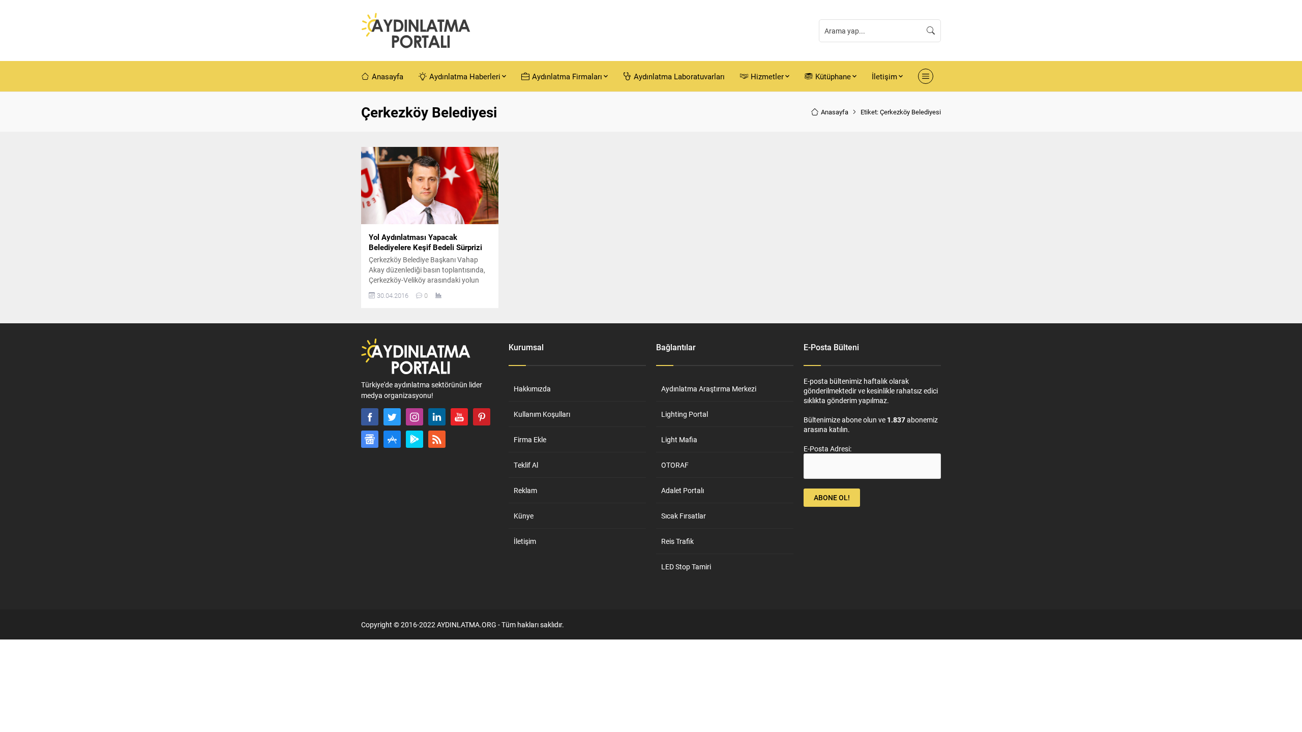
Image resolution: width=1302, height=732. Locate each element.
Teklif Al (526, 465)
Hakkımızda (532, 388)
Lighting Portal (684, 414)
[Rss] (437, 439)
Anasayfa (834, 111)
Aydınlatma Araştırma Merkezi (708, 388)
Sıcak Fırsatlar (683, 516)
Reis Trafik (677, 541)
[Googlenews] (369, 439)
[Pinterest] (481, 416)
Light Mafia (679, 439)
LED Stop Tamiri (686, 566)
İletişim (525, 541)
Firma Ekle (530, 439)
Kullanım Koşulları (542, 414)
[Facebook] (369, 416)
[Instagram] (414, 416)
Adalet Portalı (682, 490)
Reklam (525, 490)
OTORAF (675, 465)
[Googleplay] (414, 439)
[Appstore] (392, 439)
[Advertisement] (325, 298)
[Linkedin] (437, 416)
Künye (524, 516)
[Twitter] (392, 416)
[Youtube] (459, 416)
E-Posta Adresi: (827, 448)
